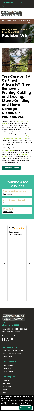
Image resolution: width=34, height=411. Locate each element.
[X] (7, 339)
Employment (7, 368)
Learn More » (8, 194)
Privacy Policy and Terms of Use (15, 403)
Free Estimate (8, 365)
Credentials (7, 386)
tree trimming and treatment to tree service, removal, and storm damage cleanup (17, 136)
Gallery (5, 389)
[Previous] (5, 263)
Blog (4, 392)
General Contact (9, 371)
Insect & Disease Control (14, 200)
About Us (6, 380)
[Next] (29, 263)
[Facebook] (3, 339)
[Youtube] (12, 339)
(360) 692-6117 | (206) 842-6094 (14, 3)
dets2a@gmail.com (14, 331)
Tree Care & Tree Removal (14, 191)
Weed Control (9, 209)
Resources (7, 383)
